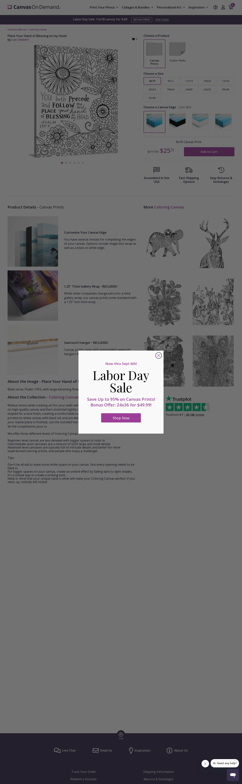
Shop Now (121, 418)
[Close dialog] (159, 355)
